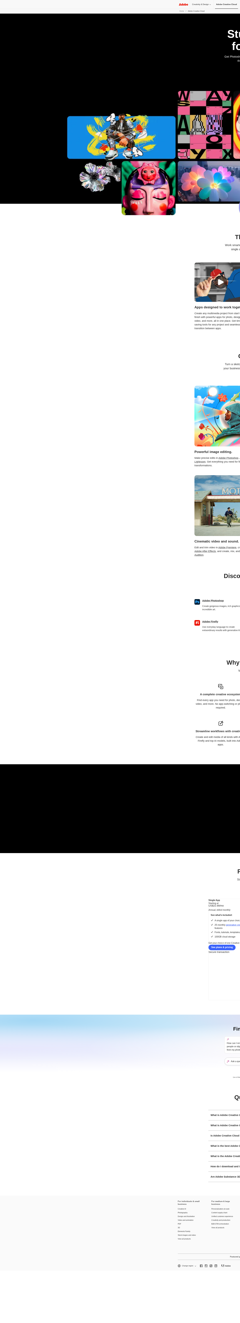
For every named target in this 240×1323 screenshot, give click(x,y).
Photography (183, 1213)
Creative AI (182, 1209)
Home (181, 11)
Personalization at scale (220, 1209)
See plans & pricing (222, 947)
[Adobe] (183, 4)
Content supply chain (219, 1213)
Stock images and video (187, 1235)
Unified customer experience (222, 1216)
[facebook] (201, 1265)
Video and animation (185, 1220)
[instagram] (206, 1265)
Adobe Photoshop (228, 458)
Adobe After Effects (205, 551)
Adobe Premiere (227, 547)
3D (179, 1228)
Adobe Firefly (210, 621)
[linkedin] (215, 1265)
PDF (179, 1224)
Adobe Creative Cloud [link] (226, 4)
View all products (184, 1239)
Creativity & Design (200, 4)
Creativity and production (220, 1220)
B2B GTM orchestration (220, 1224)
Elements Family (184, 1231)
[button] (220, 282)
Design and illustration (186, 1216)
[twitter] (211, 1265)
